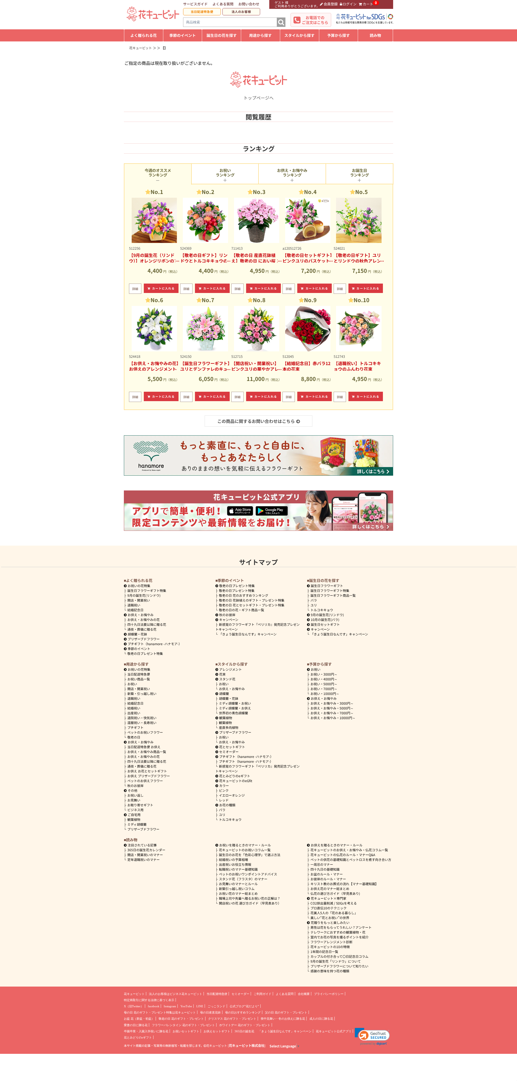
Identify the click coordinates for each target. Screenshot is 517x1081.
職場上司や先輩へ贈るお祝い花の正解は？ (249, 898)
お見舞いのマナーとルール (238, 883)
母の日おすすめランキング (243, 1012)
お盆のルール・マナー (326, 874)
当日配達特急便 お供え (143, 746)
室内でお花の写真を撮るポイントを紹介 (339, 937)
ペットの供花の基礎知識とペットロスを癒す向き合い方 (350, 859)
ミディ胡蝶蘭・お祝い (235, 703)
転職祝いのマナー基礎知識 (238, 869)
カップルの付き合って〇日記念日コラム (339, 956)
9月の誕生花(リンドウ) (143, 595)
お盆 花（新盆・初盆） (139, 1018)
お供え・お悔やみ (140, 614)
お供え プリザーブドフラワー (148, 775)
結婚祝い (133, 708)
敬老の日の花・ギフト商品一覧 (241, 609)
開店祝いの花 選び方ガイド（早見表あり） (250, 903)
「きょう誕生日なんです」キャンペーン (248, 634)
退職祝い (133, 605)
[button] (372, 1036)
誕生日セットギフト (325, 624)
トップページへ (258, 97)
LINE (199, 1006)
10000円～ (324, 693)
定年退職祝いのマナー (143, 859)
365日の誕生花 (244, 1031)
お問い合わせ (248, 3)
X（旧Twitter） (134, 1006)
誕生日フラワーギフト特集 (146, 590)
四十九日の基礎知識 (325, 869)
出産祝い (133, 713)
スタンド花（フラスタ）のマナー (243, 879)
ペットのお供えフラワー (145, 780)
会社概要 (304, 993)
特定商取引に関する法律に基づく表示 (149, 1000)
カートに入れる (163, 288)
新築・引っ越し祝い (141, 693)
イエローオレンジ (232, 795)
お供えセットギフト (217, 1031)
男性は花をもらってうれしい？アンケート (341, 927)
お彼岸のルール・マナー (328, 879)
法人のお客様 (241, 11)
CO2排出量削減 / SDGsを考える (333, 903)
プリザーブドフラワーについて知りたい (339, 966)
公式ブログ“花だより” (244, 1006)
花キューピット (134, 993)
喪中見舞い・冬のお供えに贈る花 (283, 1018)
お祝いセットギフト (186, 1031)
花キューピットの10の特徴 (330, 946)
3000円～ (323, 674)
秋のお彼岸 (227, 614)
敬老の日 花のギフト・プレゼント (181, 1018)
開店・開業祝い (138, 600)
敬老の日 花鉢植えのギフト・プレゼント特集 (251, 600)
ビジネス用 (135, 809)
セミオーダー (229, 751)
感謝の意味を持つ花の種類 (329, 971)
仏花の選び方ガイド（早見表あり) (335, 893)
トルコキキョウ (321, 609)
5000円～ (323, 683)
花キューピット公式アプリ (333, 1031)
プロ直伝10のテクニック (328, 908)
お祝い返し (135, 795)
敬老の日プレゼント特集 (145, 653)
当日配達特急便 (202, 11)
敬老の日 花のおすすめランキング (243, 595)
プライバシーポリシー (329, 993)
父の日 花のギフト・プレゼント (286, 1012)
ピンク (224, 790)
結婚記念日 (135, 609)
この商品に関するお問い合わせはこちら (256, 421)
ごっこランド (216, 1006)
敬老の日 (133, 737)
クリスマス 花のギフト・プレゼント (232, 1018)
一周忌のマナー (321, 864)
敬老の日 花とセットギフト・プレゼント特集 (251, 605)
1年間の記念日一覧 (324, 951)
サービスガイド (195, 3)
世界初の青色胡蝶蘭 (233, 713)
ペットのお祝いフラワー (145, 732)
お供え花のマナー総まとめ (329, 888)
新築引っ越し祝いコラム (236, 888)
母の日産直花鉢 (210, 1012)
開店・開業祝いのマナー (145, 854)
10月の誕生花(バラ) (325, 619)
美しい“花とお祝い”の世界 (329, 917)
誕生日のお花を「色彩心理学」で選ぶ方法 (249, 854)
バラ (313, 600)
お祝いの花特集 (139, 585)
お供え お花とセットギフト (147, 771)
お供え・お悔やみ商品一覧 (146, 751)
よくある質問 (222, 3)
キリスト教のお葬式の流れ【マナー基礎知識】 (344, 883)
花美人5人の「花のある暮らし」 (334, 912)
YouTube (186, 1006)
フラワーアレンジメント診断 (331, 941)
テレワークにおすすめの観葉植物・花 (337, 932)
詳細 (135, 289)
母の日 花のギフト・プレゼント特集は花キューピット (160, 1012)
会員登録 (331, 3)
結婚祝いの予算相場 (233, 859)
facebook (153, 1006)
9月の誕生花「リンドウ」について (335, 961)
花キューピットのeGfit (235, 780)
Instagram (170, 1006)
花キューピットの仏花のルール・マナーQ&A (342, 854)
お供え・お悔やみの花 (143, 619)
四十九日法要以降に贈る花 (146, 624)
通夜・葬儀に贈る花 (141, 629)
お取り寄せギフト (140, 805)
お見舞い (133, 800)
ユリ (313, 605)
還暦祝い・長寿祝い (141, 722)
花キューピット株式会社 (246, 1045)
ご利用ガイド (262, 993)
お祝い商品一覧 (138, 679)
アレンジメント (230, 669)
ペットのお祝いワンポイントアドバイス (248, 874)
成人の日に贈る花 (321, 1018)
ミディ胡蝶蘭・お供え (235, 708)
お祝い (132, 683)
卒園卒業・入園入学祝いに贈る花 (146, 1031)
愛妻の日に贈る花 (136, 1025)
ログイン (350, 3)
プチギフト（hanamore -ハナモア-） (155, 643)
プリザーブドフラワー (144, 639)
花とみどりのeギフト (234, 775)
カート (368, 3)
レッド (224, 800)
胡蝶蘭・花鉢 (137, 634)
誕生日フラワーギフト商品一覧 (333, 595)
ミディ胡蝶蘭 (136, 824)
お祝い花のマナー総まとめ (238, 893)
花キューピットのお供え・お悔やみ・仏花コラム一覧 (349, 849)
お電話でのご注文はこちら (315, 20)
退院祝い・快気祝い (141, 717)
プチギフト (135, 727)
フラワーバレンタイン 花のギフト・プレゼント (183, 1025)
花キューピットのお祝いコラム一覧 (245, 849)
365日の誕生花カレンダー (146, 849)
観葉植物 (133, 819)
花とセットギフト (232, 746)
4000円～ (323, 679)
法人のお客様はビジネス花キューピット (175, 993)
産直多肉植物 (228, 727)
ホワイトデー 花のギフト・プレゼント (244, 1025)
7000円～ (323, 688)
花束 (222, 674)
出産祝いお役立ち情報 (235, 864)
